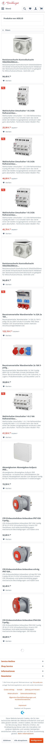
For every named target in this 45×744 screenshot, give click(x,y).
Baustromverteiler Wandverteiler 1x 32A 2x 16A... (22, 315)
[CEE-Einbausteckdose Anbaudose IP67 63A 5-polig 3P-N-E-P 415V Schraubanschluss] (22, 503)
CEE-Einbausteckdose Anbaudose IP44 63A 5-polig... (21, 621)
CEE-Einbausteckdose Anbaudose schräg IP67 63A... (20, 570)
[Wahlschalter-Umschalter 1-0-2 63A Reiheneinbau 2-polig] (22, 96)
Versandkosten (38, 682)
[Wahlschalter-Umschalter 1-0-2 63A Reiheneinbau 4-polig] (22, 146)
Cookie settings (9, 690)
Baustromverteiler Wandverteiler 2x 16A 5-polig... (21, 366)
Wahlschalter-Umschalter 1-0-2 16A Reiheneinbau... (18, 417)
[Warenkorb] (41, 8)
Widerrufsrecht (13, 693)
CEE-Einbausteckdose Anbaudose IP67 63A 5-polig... (21, 519)
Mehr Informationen (26, 733)
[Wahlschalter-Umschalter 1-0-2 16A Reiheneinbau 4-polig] (22, 401)
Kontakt (19, 690)
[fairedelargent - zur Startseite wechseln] (10, 3)
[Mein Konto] (35, 8)
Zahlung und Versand (32, 690)
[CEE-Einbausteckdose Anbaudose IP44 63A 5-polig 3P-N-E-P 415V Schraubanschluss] (22, 605)
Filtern (7, 30)
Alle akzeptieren (20, 740)
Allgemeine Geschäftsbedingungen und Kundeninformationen (22, 698)
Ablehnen (7, 740)
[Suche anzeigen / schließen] (24, 8)
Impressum (22, 705)
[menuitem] (6, 8)
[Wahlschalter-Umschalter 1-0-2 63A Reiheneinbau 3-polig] (22, 197)
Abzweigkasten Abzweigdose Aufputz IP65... (19, 468)
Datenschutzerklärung (28, 693)
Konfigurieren (36, 740)
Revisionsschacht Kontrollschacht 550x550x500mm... (18, 61)
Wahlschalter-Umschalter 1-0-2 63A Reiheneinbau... (18, 112)
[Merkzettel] (30, 8)
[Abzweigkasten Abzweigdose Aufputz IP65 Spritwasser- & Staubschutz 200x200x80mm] (22, 452)
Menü (8, 8)
